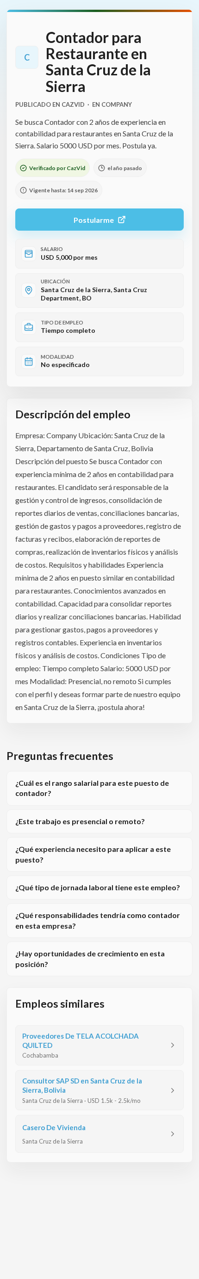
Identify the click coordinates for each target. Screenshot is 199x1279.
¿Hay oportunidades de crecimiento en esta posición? (90, 958)
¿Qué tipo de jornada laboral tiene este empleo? (97, 887)
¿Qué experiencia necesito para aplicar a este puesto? (93, 854)
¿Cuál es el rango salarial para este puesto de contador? (92, 787)
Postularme (94, 219)
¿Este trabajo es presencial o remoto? (80, 821)
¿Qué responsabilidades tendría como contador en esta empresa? (97, 920)
